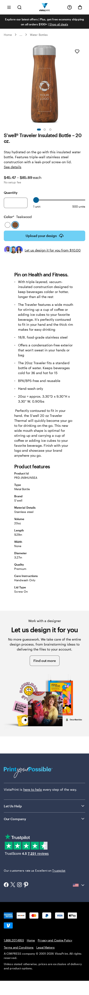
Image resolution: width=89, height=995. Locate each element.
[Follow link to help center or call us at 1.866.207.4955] (69, 7)
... (20, 35)
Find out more (44, 661)
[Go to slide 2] (44, 129)
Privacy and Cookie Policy (55, 940)
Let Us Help (13, 806)
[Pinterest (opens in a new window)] (26, 885)
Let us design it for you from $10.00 (53, 250)
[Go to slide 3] (50, 129)
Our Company (15, 819)
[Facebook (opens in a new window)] (6, 885)
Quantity (11, 193)
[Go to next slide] (83, 84)
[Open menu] (9, 7)
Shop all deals (58, 24)
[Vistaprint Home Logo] (44, 7)
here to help (32, 789)
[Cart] (80, 7)
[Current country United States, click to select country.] (79, 885)
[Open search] (19, 7)
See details (12, 167)
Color (18, 217)
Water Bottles (39, 34)
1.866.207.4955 (14, 940)
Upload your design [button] (41, 236)
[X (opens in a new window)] (12, 885)
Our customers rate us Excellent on (34, 870)
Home (8, 34)
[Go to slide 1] (39, 129)
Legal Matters (45, 947)
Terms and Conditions (18, 947)
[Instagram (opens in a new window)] (19, 885)
